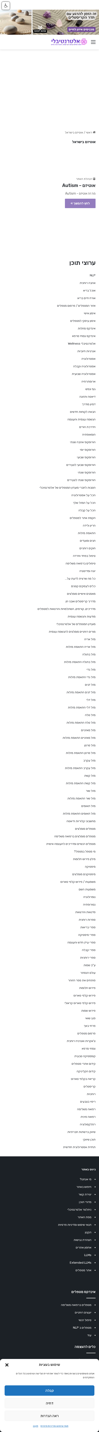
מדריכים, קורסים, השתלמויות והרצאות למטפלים (67, 609)
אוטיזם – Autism (79, 185)
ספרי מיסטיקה (87, 935)
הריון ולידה (89, 525)
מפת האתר (84, 1217)
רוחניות (91, 1094)
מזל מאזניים (88, 730)
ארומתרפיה (89, 381)
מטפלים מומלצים (85, 828)
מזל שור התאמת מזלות (81, 798)
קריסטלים (90, 1086)
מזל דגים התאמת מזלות (81, 692)
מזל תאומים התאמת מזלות (79, 813)
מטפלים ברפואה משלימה (76, 1305)
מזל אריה (90, 639)
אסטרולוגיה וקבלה (84, 366)
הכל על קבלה (87, 510)
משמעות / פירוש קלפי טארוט (78, 881)
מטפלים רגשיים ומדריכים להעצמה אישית (71, 844)
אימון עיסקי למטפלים (83, 321)
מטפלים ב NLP (82, 1327)
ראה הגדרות (50, 1416)
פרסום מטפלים (86, 1033)
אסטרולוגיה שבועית (84, 374)
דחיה (49, 1403)
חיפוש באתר (83, 1187)
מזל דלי (91, 700)
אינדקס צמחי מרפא (84, 336)
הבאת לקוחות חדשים (83, 411)
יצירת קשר (85, 1194)
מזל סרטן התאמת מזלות (81, 753)
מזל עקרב (89, 760)
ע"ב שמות (90, 965)
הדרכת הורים (87, 427)
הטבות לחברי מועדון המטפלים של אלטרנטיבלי (68, 487)
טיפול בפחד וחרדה (84, 556)
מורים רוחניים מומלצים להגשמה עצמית (72, 631)
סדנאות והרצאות (85, 912)
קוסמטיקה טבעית (85, 1056)
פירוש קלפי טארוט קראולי (80, 1003)
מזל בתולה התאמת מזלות (80, 662)
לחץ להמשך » (80, 203)
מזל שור (91, 790)
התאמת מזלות (87, 533)
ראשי (89, 132)
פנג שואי (90, 1018)
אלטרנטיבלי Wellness (82, 343)
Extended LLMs (80, 1262)
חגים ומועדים (88, 540)
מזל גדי (91, 669)
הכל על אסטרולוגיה (83, 495)
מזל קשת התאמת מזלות (81, 783)
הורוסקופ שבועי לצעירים (81, 465)
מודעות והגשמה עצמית (82, 616)
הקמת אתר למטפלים (83, 518)
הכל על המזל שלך (84, 502)
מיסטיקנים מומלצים (84, 874)
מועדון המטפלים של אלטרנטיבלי (76, 624)
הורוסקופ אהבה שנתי (83, 442)
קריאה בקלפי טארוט (83, 1079)
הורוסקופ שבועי (86, 457)
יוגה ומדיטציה (87, 571)
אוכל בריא (89, 290)
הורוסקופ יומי (88, 449)
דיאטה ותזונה (87, 396)
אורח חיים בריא (86, 298)
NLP (93, 275)
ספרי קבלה (89, 950)
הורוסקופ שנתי (87, 472)
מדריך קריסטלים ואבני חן (81, 601)
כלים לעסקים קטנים (83, 586)
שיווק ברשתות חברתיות (81, 1132)
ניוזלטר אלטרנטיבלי (79, 1209)
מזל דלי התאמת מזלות (82, 707)
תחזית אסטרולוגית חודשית (79, 1147)
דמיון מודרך (89, 404)
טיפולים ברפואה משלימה (81, 563)
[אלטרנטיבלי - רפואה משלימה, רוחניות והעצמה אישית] (69, 42)
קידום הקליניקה (86, 1071)
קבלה (49, 1391)
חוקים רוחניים (87, 548)
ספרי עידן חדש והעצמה (81, 942)
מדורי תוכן (85, 1202)
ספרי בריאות (88, 927)
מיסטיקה (90, 866)
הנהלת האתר (84, 179)
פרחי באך (90, 1025)
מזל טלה (90, 715)
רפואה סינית (88, 1116)
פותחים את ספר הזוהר (82, 980)
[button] (7, 1365)
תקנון (35, 1426)
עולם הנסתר (88, 972)
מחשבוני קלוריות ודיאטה (81, 821)
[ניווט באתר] (93, 44)
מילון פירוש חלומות (84, 859)
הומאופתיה (89, 434)
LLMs (87, 1255)
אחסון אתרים (83, 1247)
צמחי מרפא (89, 1048)
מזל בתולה (89, 654)
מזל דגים (90, 684)
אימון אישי (90, 313)
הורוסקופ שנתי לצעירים (81, 480)
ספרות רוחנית (87, 919)
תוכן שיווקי (89, 1139)
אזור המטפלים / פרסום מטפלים (76, 305)
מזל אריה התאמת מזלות (81, 646)
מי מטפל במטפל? (85, 851)
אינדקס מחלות (87, 328)
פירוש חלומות (87, 988)
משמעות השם (87, 889)
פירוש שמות (88, 1010)
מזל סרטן (90, 745)
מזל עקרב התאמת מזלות (80, 768)
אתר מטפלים (83, 1270)
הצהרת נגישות (82, 1240)
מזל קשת (90, 775)
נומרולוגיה (89, 897)
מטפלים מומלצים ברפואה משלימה (75, 836)
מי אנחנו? (85, 1179)
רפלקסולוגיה (88, 1124)
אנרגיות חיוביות (86, 351)
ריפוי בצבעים (88, 1101)
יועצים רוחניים (83, 1312)
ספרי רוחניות (88, 957)
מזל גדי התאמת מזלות (82, 677)
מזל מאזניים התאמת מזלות (79, 737)
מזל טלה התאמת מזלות (81, 722)
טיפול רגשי (85, 1320)
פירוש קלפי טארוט (84, 995)
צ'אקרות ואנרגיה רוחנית (81, 1041)
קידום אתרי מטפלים (84, 1063)
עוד (89, 1335)
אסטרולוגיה (89, 358)
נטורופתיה (89, 904)
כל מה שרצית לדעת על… (80, 578)
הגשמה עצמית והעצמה (81, 419)
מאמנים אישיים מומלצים (81, 593)
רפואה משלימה (86, 1109)
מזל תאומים (88, 806)
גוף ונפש (90, 389)
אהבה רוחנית (88, 283)
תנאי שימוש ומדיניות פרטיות (54, 1426)
